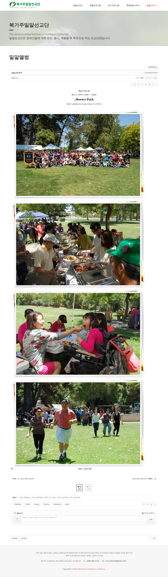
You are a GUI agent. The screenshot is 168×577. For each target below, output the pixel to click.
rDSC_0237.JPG (62, 497)
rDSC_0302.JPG (74, 497)
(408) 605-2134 (92, 561)
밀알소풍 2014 (17, 73)
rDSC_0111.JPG (49, 497)
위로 (24, 538)
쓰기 (154, 538)
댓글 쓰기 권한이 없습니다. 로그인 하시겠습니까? (39, 517)
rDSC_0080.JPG (24, 497)
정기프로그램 (113, 5)
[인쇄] (153, 84)
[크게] (135, 84)
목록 (15, 538)
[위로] (142, 84)
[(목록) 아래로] (146, 84)
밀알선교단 (77, 5)
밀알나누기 (151, 5)
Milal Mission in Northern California (89, 569)
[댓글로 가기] (149, 84)
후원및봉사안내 (133, 5)
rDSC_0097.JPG (37, 497)
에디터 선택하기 (149, 513)
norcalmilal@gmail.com (116, 561)
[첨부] (157, 84)
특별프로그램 (95, 5)
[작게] (138, 84)
